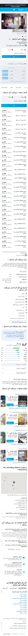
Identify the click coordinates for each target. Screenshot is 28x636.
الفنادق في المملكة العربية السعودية (20, 598)
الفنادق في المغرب (23, 594)
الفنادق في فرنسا (23, 609)
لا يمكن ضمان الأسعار (22, 619)
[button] (1, 5)
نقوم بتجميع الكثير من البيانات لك (19, 625)
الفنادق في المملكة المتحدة (21, 611)
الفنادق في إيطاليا (23, 613)
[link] (17, 408)
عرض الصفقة (11, 405)
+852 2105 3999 (23, 43)
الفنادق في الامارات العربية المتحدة (20, 603)
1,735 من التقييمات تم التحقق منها (14, 45)
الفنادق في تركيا (23, 600)
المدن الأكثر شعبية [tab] (13, 588)
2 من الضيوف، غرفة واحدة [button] (19, 53)
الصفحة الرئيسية (22, 633)
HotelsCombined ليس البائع (20, 623)
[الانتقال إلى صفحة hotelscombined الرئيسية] (18, 9)
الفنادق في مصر (23, 607)
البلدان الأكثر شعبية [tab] (22, 588)
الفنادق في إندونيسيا (23, 602)
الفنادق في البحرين (23, 605)
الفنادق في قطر (24, 596)
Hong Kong (16, 633)
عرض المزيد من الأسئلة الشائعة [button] (14, 549)
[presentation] (17, 33)
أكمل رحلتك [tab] (5, 588)
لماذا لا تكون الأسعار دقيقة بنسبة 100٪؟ (17, 628)
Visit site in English (15, 6)
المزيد (26, 268)
